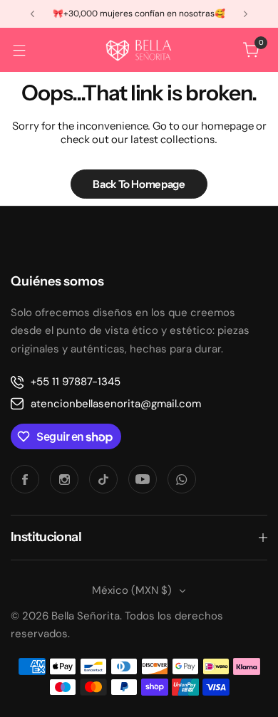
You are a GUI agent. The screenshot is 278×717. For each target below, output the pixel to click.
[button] (32, 14)
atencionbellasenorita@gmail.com (116, 404)
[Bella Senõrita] (139, 50)
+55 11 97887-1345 (75, 382)
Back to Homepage (139, 184)
